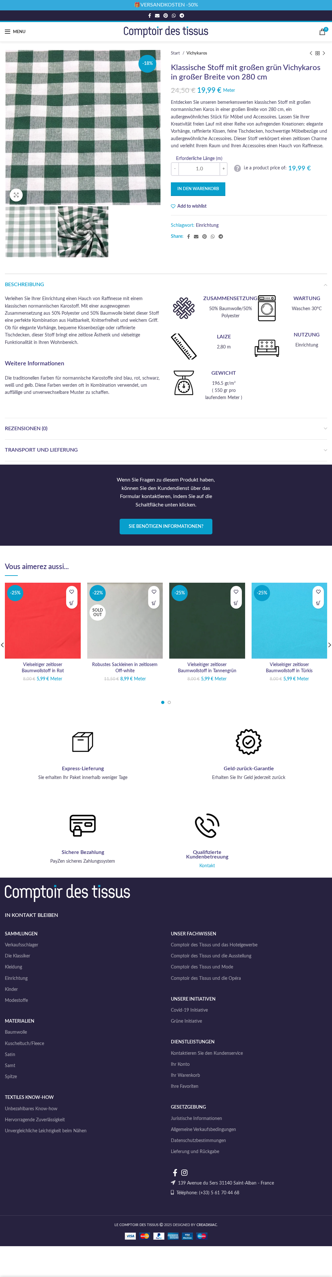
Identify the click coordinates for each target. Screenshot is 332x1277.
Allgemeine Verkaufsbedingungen (203, 1129)
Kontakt (207, 866)
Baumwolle (16, 1032)
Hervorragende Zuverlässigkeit (35, 1120)
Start (176, 53)
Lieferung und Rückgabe (195, 1151)
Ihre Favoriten (184, 1086)
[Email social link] (157, 15)
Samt (10, 1066)
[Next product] (324, 53)
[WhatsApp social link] (174, 15)
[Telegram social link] (182, 15)
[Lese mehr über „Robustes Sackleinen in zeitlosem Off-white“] (154, 603)
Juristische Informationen (196, 1118)
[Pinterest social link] (165, 15)
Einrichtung (207, 225)
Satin (10, 1054)
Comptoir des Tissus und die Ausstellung (211, 956)
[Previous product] (311, 53)
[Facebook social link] (149, 15)
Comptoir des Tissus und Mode (202, 967)
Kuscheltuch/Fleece (24, 1043)
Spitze (11, 1077)
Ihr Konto (180, 1064)
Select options (71, 603)
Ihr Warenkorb (185, 1075)
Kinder (11, 989)
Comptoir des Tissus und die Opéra (206, 978)
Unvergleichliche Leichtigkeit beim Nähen (46, 1131)
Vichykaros (196, 53)
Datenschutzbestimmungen (198, 1140)
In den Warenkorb (198, 189)
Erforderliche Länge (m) (199, 158)
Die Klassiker (17, 956)
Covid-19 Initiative (189, 1010)
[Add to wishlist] (71, 591)
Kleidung (13, 967)
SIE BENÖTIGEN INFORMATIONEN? (166, 526)
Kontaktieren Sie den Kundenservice (207, 1053)
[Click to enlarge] (16, 195)
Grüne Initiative (186, 1021)
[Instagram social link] (184, 1172)
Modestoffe (16, 1000)
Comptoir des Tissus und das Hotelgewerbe (214, 945)
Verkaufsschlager (21, 945)
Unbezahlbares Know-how (31, 1109)
